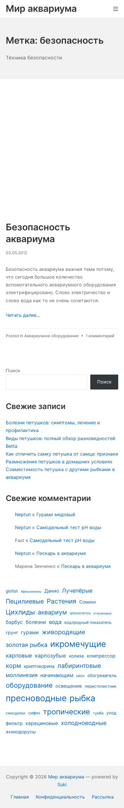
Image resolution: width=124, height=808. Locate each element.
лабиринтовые (79, 665)
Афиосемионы (31, 591)
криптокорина (39, 666)
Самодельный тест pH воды (68, 527)
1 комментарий (100, 335)
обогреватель (102, 675)
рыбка (82, 698)
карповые (19, 655)
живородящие (63, 632)
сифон (34, 713)
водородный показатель (88, 622)
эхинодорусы (21, 731)
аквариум (52, 612)
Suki (62, 784)
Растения (61, 601)
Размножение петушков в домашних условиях (59, 461)
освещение (68, 686)
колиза (76, 656)
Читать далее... (23, 315)
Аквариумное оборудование (51, 335)
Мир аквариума (66, 777)
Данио (51, 591)
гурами (30, 632)
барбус (14, 622)
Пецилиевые (25, 601)
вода (55, 622)
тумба (98, 713)
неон (80, 676)
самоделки (15, 713)
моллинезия (21, 675)
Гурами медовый (55, 514)
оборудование (29, 685)
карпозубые (50, 655)
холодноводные (84, 723)
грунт (12, 632)
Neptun (23, 514)
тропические (66, 711)
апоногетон (80, 613)
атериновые (102, 613)
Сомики (87, 602)
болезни (36, 622)
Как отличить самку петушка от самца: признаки (62, 454)
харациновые (41, 723)
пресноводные (36, 698)
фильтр (14, 723)
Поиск (13, 370)
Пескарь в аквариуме (61, 553)
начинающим (56, 675)
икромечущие (78, 644)
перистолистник (100, 686)
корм (13, 665)
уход (111, 713)
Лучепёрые (77, 590)
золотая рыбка (26, 644)
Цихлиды (20, 612)
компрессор (101, 656)
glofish (12, 591)
